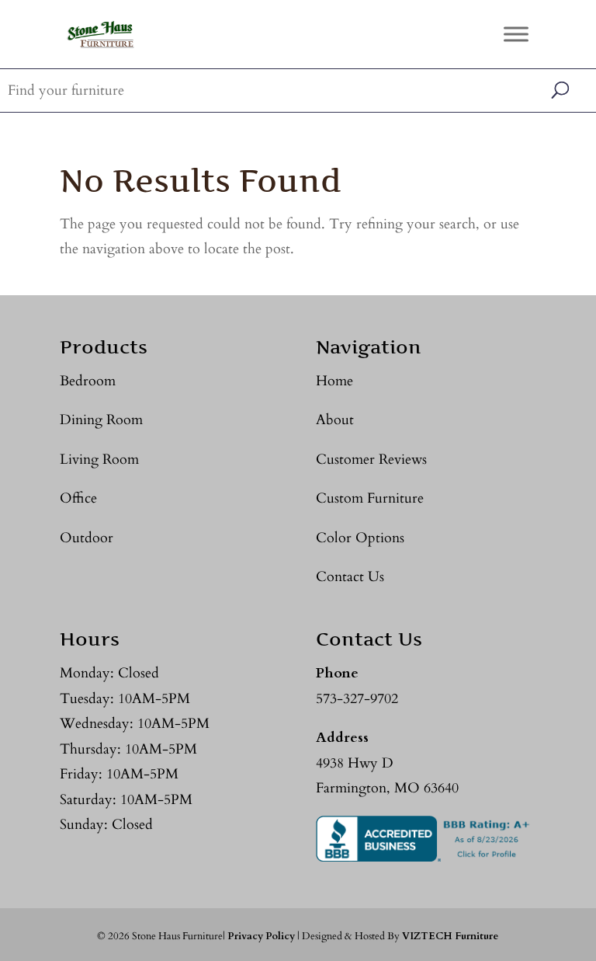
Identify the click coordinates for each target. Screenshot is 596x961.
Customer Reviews (371, 459)
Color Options (360, 538)
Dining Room (101, 420)
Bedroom (88, 381)
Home (334, 381)
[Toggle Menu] (516, 33)
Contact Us (350, 577)
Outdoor (86, 538)
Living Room (99, 459)
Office (78, 498)
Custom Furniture (370, 498)
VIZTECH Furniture (450, 936)
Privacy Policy (261, 936)
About (335, 420)
